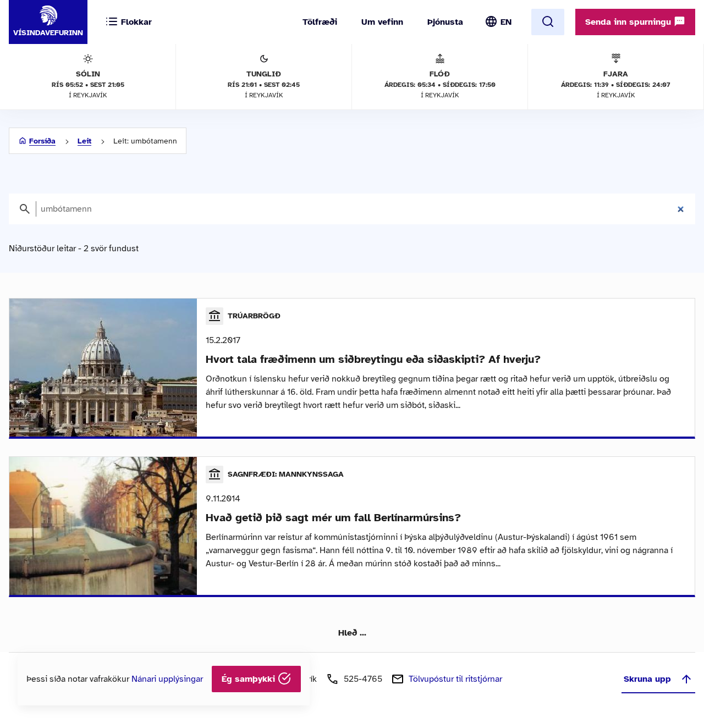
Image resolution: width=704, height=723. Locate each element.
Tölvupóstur (455, 679)
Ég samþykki (250, 679)
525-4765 (363, 679)
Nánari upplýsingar (167, 679)
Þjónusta (445, 21)
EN (506, 21)
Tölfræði (319, 21)
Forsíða (42, 141)
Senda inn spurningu (629, 21)
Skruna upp (647, 679)
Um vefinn (382, 21)
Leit (84, 141)
